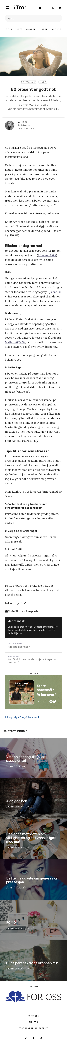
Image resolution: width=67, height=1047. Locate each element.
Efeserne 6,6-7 (47, 255)
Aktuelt (57, 29)
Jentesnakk (28, 82)
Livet (19, 29)
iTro (20, 7)
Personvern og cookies (33, 1028)
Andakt (30, 29)
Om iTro (33, 1022)
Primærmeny (7, 7)
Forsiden (33, 1016)
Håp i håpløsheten (19, 646)
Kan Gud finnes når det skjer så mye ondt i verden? (33, 661)
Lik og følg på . (22, 717)
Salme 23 (55, 292)
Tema (9, 29)
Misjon (43, 29)
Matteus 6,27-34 (15, 342)
